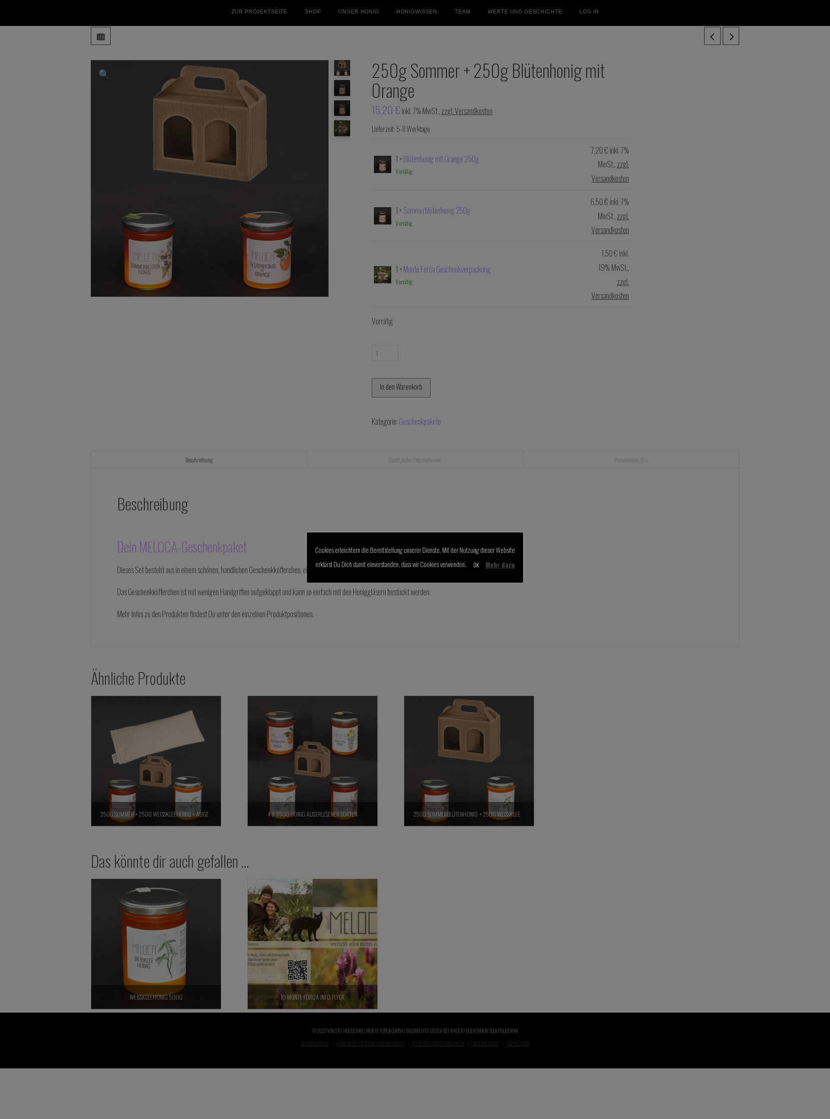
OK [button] (476, 564)
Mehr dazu (500, 564)
